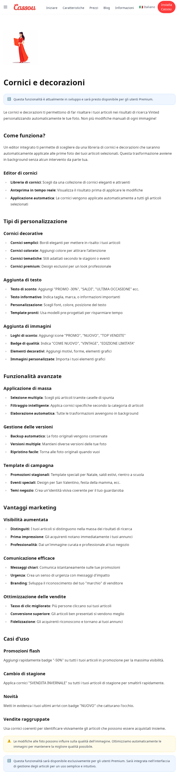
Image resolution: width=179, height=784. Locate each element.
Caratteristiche (73, 8)
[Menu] (5, 7)
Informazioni (124, 8)
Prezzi (94, 8)
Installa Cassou (166, 7)
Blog (106, 8)
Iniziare (51, 8)
